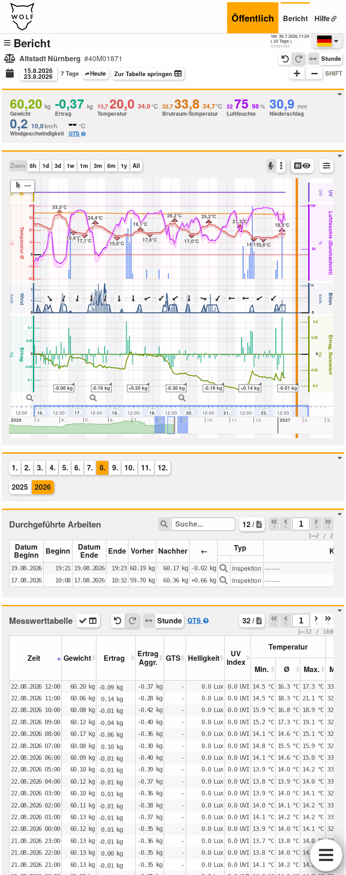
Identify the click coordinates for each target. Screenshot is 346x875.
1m (84, 166)
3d (58, 166)
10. (129, 467)
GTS (73, 133)
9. (115, 467)
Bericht (295, 18)
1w (70, 166)
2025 (20, 487)
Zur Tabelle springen (143, 74)
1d (45, 166)
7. (90, 467)
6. (77, 467)
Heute (98, 73)
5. (65, 467)
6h (33, 166)
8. (102, 467)
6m (111, 166)
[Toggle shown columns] (88, 620)
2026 (43, 487)
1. (15, 467)
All (136, 166)
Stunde (331, 58)
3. (40, 467)
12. (163, 467)
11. (146, 467)
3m (98, 166)
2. (27, 467)
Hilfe (322, 18)
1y (124, 166)
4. (52, 467)
